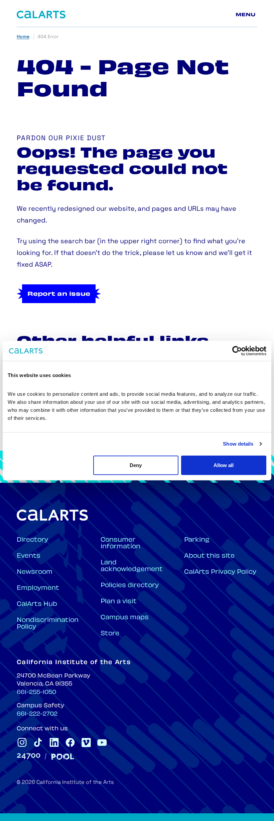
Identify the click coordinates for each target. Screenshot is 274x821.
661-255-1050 (36, 692)
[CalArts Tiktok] (38, 742)
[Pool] (62, 756)
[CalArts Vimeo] (86, 742)
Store (110, 634)
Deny (136, 465)
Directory (32, 540)
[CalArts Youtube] (102, 742)
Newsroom (34, 572)
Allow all (224, 465)
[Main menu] (246, 14)
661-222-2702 (37, 714)
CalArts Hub (37, 604)
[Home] (41, 14)
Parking (197, 540)
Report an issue (58, 294)
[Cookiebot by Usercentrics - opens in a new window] (237, 351)
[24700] (28, 756)
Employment (38, 588)
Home (23, 36)
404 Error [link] (47, 36)
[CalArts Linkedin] (54, 742)
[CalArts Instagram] (22, 742)
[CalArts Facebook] (70, 742)
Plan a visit (119, 602)
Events (28, 556)
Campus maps (125, 618)
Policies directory (130, 585)
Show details (238, 444)
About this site (209, 556)
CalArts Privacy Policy (220, 572)
